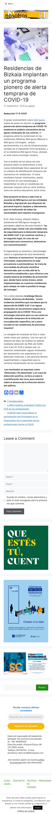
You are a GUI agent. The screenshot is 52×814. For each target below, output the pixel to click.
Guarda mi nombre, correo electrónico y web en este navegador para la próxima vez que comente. (27, 500)
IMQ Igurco (39, 120)
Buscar (42, 687)
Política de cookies (26, 811)
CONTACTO (19, 780)
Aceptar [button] (38, 808)
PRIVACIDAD (45, 780)
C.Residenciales (15, 401)
